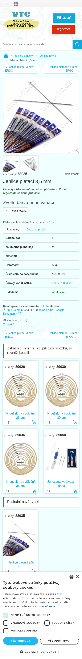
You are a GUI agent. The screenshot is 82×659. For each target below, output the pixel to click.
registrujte (9, 193)
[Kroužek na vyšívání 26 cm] (20, 390)
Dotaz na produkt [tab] (36, 229)
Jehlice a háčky (24, 55)
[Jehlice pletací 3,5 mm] (20, 539)
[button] (41, 651)
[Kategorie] (16, 4)
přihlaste (34, 193)
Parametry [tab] (13, 229)
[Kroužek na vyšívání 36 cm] (20, 458)
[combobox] (36, 44)
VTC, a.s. (9, 324)
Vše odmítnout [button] (59, 640)
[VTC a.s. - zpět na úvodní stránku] (21, 20)
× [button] (77, 576)
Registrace (63, 29)
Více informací (47, 606)
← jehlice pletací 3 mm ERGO (19, 68)
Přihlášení (64, 17)
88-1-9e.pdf (13, 309)
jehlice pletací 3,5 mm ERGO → (63, 68)
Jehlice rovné (48, 55)
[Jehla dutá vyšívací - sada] (61, 458)
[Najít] (77, 44)
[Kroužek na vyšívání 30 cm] (61, 390)
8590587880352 (61, 283)
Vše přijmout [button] (20, 640)
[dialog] (41, 615)
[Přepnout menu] (5, 4)
